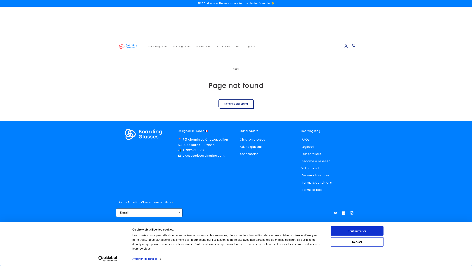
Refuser (357, 241)
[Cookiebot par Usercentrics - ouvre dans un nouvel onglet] (108, 259)
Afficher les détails (144, 258)
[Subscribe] (178, 212)
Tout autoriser (357, 231)
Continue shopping (236, 103)
